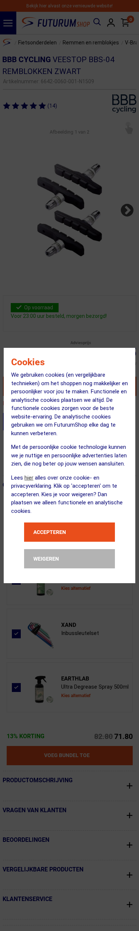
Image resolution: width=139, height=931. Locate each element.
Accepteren (49, 532)
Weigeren (46, 559)
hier (28, 477)
